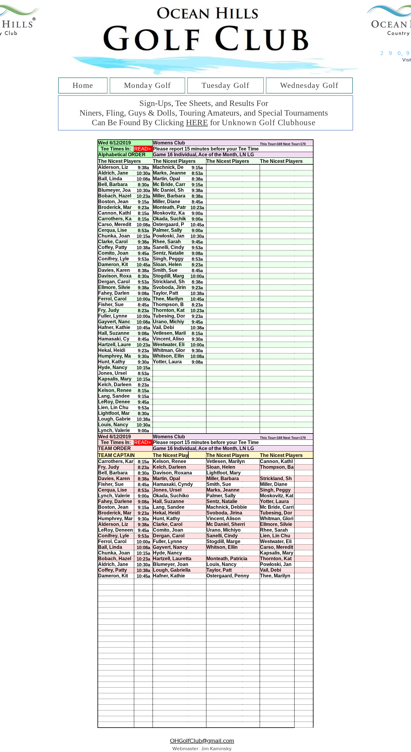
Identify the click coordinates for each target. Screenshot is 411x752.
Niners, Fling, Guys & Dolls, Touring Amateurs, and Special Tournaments (203, 112)
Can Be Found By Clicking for (157, 122)
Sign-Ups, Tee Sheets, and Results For (203, 103)
